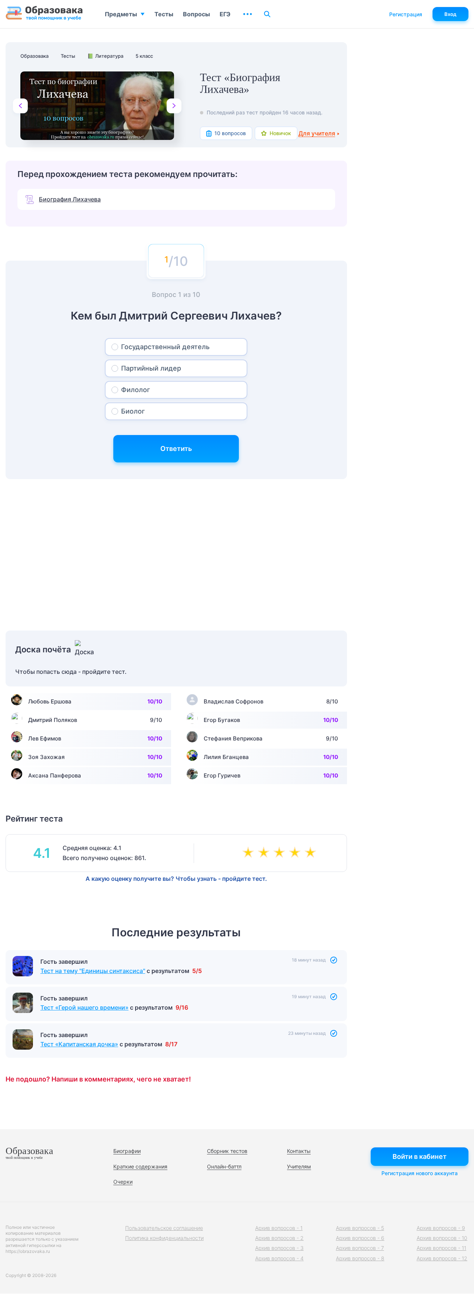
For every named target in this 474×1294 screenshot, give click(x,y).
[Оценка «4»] (296, 853)
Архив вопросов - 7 (360, 1248)
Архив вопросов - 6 (360, 1238)
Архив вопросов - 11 (441, 1248)
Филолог (135, 390)
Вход (450, 14)
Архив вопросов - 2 (279, 1238)
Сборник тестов (227, 1151)
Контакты (299, 1151)
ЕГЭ (225, 14)
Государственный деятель (165, 347)
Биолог (133, 411)
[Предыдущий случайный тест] (20, 105)
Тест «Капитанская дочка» (79, 1044)
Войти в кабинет (420, 1156)
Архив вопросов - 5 (360, 1228)
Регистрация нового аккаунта (419, 1173)
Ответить (176, 448)
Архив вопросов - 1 (279, 1228)
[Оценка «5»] (312, 853)
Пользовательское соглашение (164, 1228)
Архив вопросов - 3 (279, 1248)
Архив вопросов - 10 (442, 1238)
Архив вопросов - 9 (441, 1228)
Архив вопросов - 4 (279, 1258)
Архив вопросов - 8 (360, 1258)
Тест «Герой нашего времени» (84, 1007)
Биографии (127, 1151)
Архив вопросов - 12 (442, 1258)
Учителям (299, 1166)
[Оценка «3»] (280, 853)
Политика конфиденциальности (164, 1238)
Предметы (121, 14)
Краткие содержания (140, 1166)
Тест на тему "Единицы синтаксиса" (92, 970)
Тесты (163, 14)
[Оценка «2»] (265, 853)
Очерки (123, 1181)
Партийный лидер (151, 368)
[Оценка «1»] (249, 853)
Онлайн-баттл (224, 1166)
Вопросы (196, 14)
